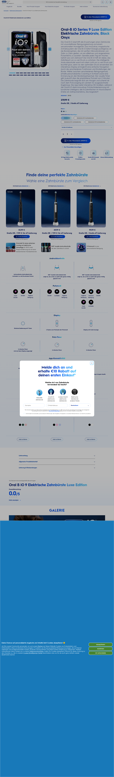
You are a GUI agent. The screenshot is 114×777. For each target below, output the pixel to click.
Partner (40, 646)
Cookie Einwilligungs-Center (32, 653)
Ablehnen (100, 649)
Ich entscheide (100, 653)
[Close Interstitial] (91, 363)
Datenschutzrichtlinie (36, 651)
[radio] (39, 395)
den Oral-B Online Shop (54, 410)
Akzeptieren (100, 644)
